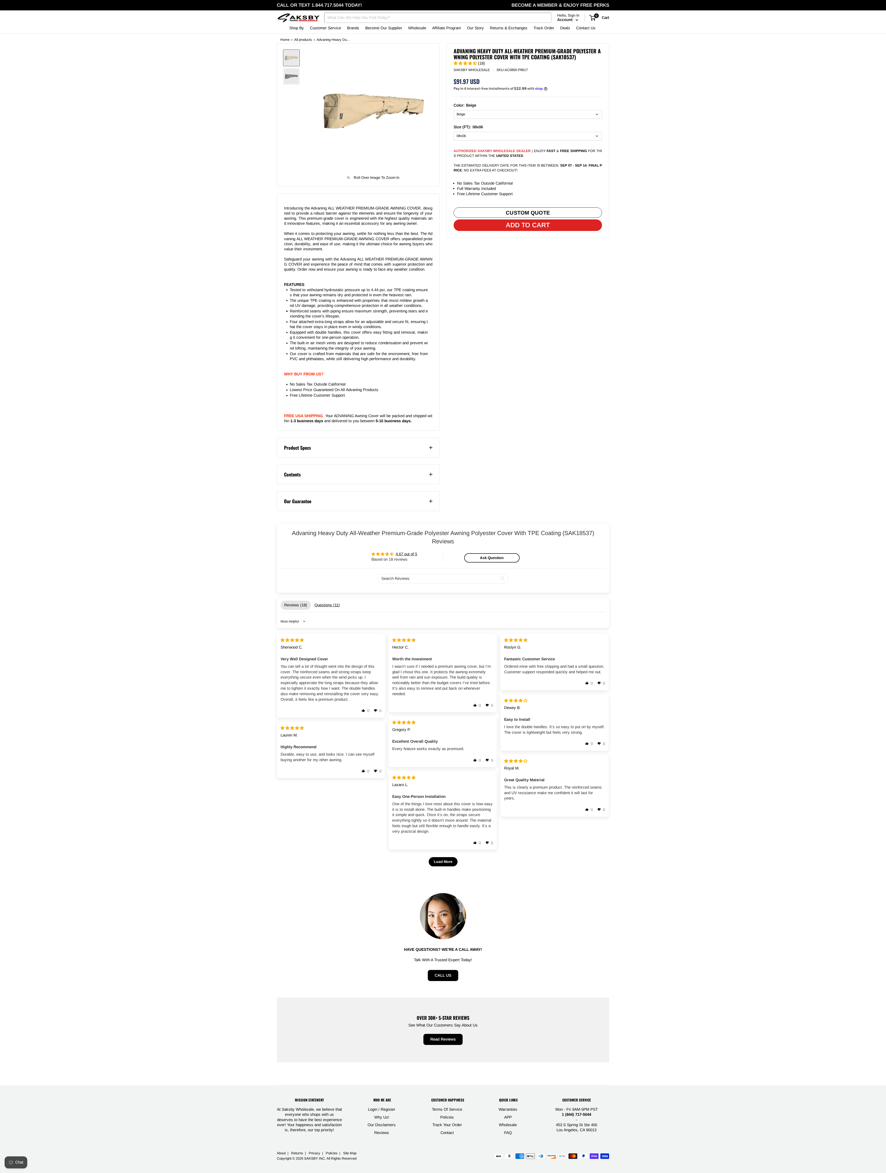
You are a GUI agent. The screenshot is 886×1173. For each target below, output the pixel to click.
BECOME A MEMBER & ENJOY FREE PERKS (560, 5)
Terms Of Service (447, 1109)
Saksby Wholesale (472, 70)
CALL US (443, 975)
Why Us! (381, 1117)
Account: (566, 20)
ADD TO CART (528, 225)
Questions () (327, 605)
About (281, 1153)
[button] (466, 63)
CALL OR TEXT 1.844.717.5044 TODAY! (319, 5)
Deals (565, 28)
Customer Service (325, 28)
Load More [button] (443, 862)
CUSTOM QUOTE (528, 213)
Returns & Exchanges (508, 28)
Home (285, 40)
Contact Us (586, 28)
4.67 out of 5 (406, 554)
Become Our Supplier (383, 28)
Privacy (314, 1153)
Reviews (381, 1133)
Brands (353, 28)
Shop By (296, 28)
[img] (292, 640)
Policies (447, 1117)
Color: (465, 105)
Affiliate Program (446, 28)
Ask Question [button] (492, 558)
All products (303, 40)
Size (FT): (468, 127)
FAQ (508, 1133)
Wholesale (417, 28)
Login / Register (381, 1109)
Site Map (349, 1153)
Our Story (475, 28)
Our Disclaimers (382, 1125)
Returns (297, 1153)
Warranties (508, 1109)
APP (508, 1117)
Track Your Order (447, 1125)
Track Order (543, 28)
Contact (447, 1133)
